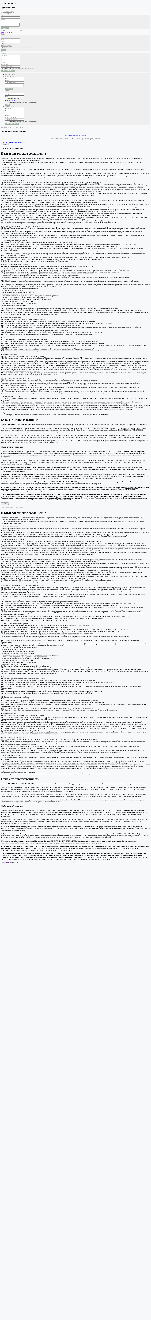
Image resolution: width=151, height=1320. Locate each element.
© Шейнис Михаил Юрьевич (75, 135)
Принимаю (18, 48)
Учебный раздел (8, 12)
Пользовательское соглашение (11, 142)
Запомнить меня (9, 44)
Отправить (5, 28)
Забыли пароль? (6, 46)
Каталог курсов (6, 32)
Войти (3, 50)
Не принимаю (6, 863)
